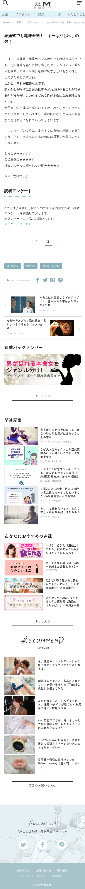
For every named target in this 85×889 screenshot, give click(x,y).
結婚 (41, 14)
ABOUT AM (23, 870)
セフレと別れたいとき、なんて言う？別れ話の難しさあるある (60, 510)
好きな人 (13, 266)
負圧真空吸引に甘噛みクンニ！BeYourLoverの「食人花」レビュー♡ (59, 763)
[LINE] (60, 280)
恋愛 (5, 14)
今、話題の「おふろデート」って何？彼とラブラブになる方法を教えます (59, 665)
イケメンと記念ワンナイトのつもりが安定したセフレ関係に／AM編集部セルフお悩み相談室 (60, 473)
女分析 (31, 266)
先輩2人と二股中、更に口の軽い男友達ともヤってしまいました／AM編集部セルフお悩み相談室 (60, 492)
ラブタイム (23, 14)
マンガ (56, 14)
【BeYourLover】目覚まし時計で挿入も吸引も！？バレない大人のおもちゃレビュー (59, 744)
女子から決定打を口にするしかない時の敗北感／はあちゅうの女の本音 (60, 433)
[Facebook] (37, 280)
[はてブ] (52, 280)
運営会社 (57, 876)
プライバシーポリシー (34, 876)
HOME (6, 22)
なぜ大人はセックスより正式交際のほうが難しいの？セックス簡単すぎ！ (60, 453)
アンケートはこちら (18, 224)
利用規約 (61, 870)
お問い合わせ (43, 870)
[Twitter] (45, 280)
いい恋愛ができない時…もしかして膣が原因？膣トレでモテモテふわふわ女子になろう (59, 724)
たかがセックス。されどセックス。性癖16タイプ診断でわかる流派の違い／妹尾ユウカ (59, 704)
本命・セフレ (34, 22)
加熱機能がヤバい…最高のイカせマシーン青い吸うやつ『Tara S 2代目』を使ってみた (59, 685)
